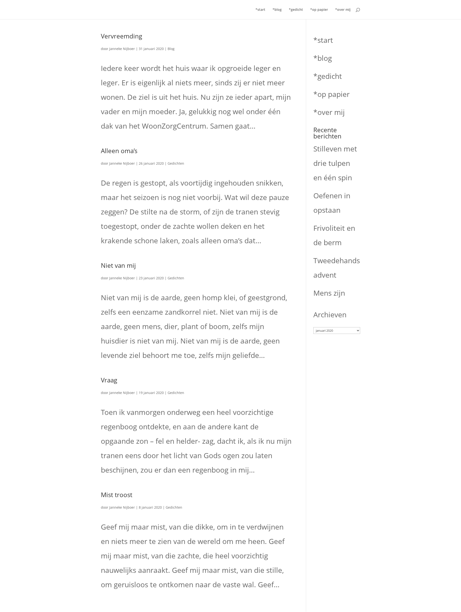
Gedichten (176, 163)
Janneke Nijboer (122, 48)
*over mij (343, 10)
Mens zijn (329, 293)
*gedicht (296, 10)
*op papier (319, 10)
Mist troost (116, 494)
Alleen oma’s (119, 150)
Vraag (109, 380)
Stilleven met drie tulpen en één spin (335, 163)
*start (260, 10)
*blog (277, 10)
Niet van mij (118, 265)
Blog (171, 48)
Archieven (329, 314)
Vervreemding (121, 36)
